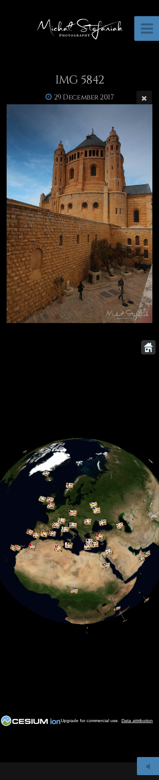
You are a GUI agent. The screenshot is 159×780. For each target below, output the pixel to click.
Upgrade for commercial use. (90, 720)
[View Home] (148, 347)
